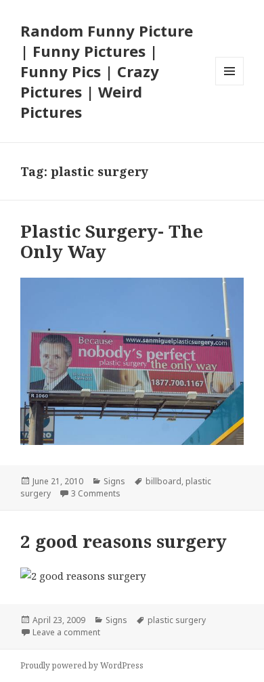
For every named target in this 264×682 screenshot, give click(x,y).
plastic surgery (177, 620)
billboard (163, 481)
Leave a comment (66, 632)
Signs (114, 481)
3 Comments (95, 493)
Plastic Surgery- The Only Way (111, 241)
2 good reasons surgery (123, 541)
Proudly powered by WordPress (82, 665)
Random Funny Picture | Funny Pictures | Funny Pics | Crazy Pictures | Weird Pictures (106, 71)
